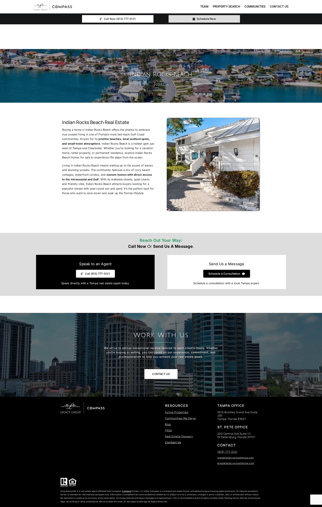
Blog (168, 424)
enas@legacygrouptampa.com (235, 463)
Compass (126, 491)
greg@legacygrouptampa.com (235, 457)
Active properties (176, 412)
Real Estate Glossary (179, 436)
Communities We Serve (180, 418)
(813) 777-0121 (227, 452)
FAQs (168, 430)
